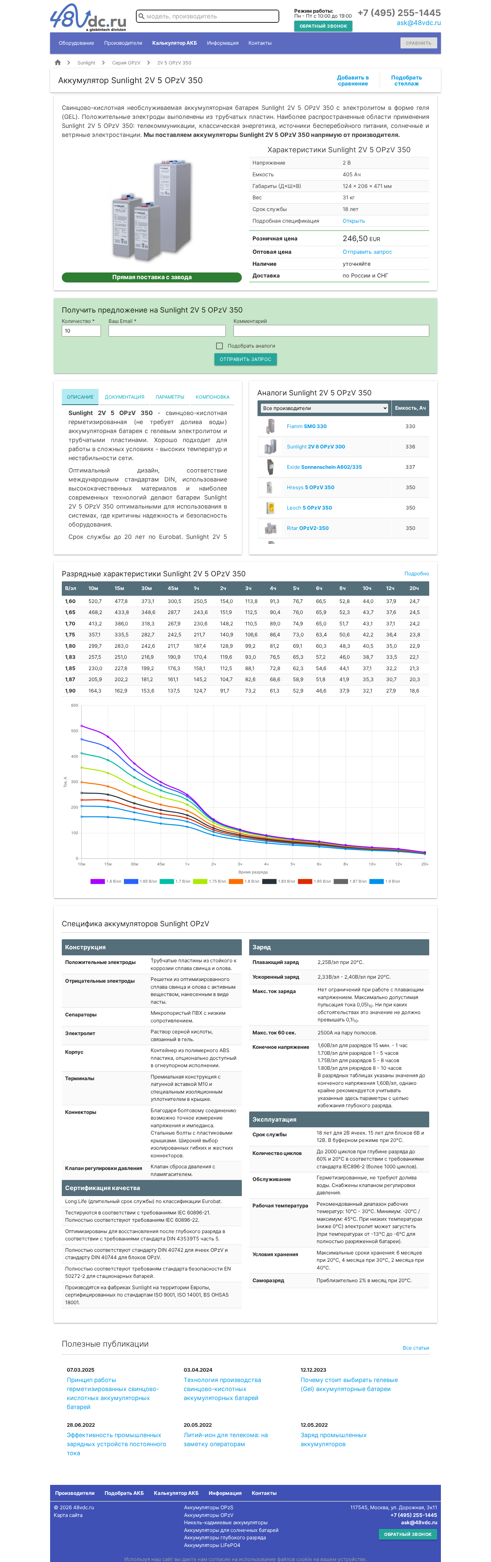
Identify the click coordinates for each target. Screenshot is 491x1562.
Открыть (354, 221)
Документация (124, 397)
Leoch (309, 508)
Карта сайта (68, 1515)
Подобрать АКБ (124, 1493)
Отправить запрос (367, 251)
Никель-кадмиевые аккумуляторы (226, 1522)
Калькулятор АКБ (174, 43)
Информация (222, 43)
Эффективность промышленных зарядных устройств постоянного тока (116, 1443)
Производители (123, 43)
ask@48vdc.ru (419, 23)
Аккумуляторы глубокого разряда (225, 1537)
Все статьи (416, 1348)
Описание (80, 397)
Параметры (170, 397)
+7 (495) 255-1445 (399, 12)
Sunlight (86, 62)
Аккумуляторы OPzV (208, 1515)
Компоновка (212, 397)
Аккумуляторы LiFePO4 (212, 1545)
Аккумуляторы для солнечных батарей (231, 1530)
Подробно (416, 573)
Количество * (78, 321)
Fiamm (307, 426)
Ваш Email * (123, 321)
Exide (324, 467)
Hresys (310, 487)
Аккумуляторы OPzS (208, 1507)
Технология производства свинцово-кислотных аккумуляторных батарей (222, 1388)
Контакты (260, 43)
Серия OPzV (126, 62)
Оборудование (76, 43)
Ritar (308, 528)
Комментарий (250, 321)
